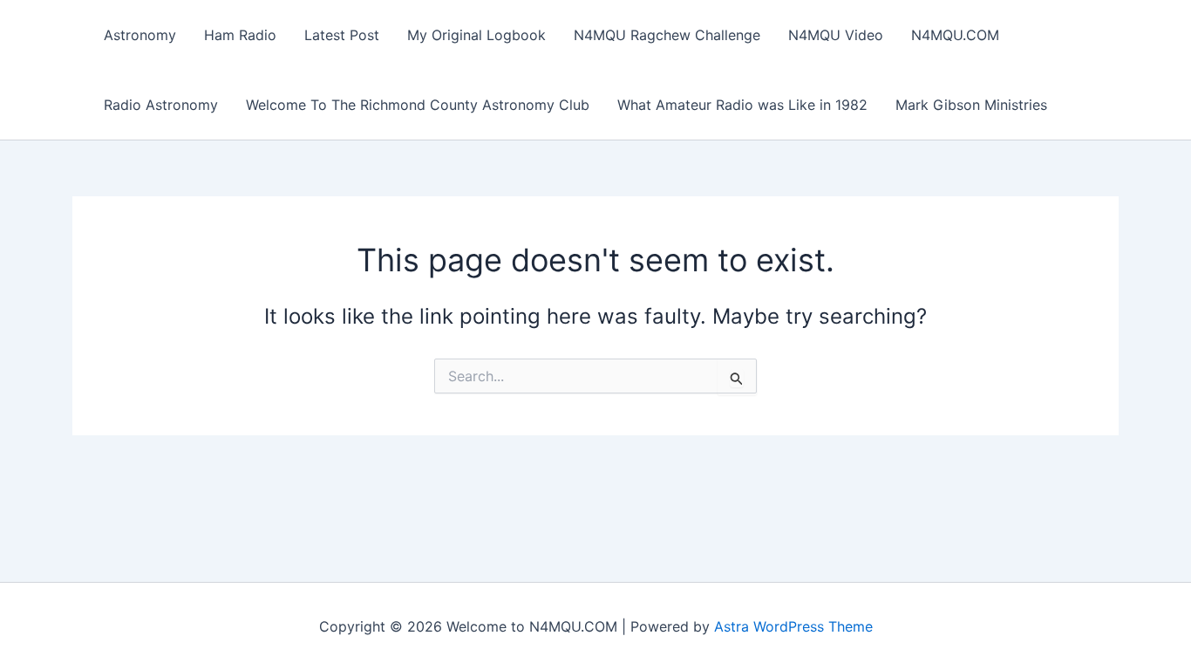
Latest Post (341, 35)
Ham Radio (240, 35)
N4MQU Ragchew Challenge (667, 35)
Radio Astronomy (161, 104)
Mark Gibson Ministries (971, 104)
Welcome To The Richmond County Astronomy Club (417, 104)
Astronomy (140, 35)
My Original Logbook (476, 35)
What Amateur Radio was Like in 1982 (742, 104)
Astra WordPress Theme (793, 626)
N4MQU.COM (955, 35)
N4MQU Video (835, 35)
